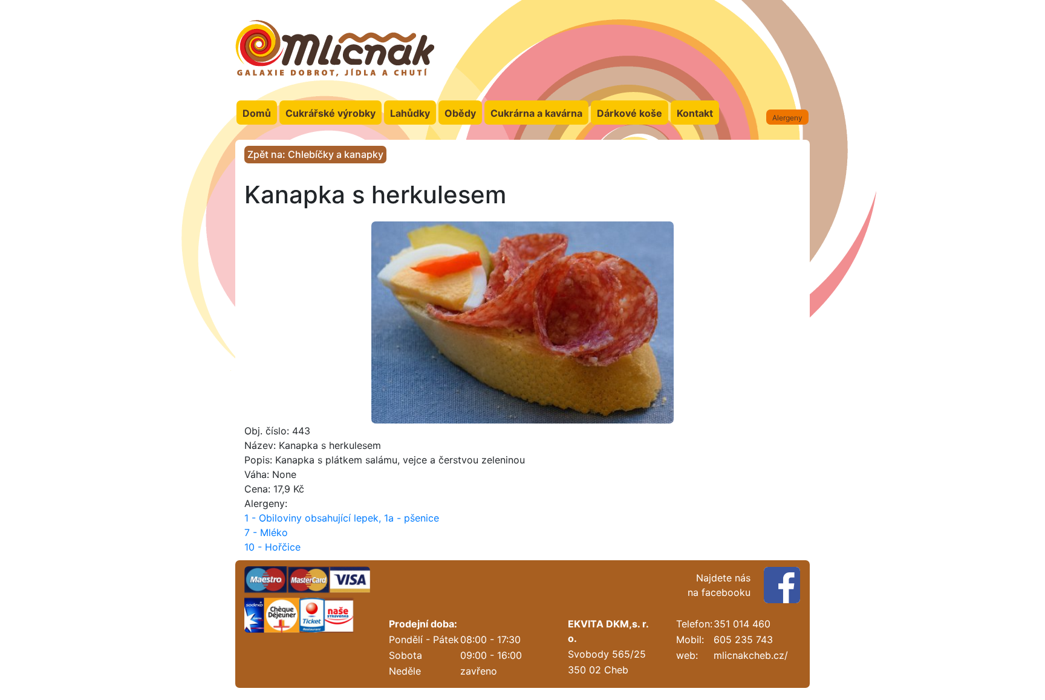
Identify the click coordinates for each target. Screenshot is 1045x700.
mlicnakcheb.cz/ (751, 655)
